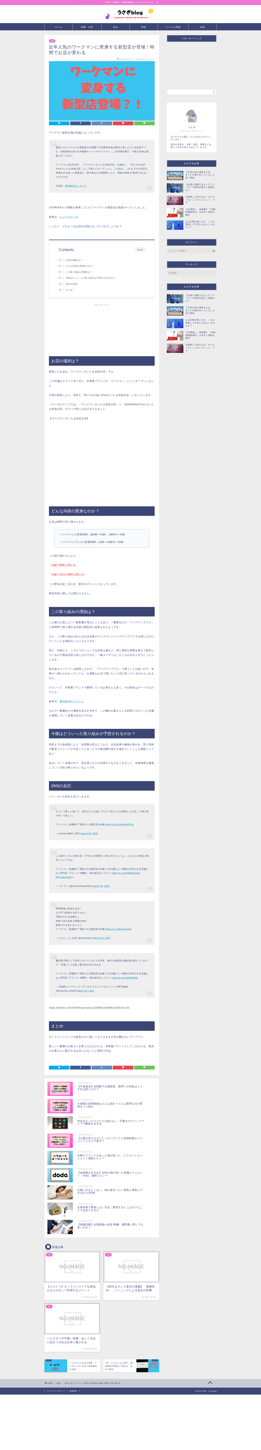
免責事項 (73, 1391)
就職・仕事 (87, 27)
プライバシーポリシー (56, 1391)
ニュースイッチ (69, 217)
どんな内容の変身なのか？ (80, 266)
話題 (202, 27)
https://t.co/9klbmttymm (119, 929)
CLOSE (140, 250)
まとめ (69, 290)
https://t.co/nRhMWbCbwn (126, 873)
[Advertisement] (102, 329)
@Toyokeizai (63, 877)
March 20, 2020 (89, 833)
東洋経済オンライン (76, 186)
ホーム (58, 27)
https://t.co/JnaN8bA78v (125, 977)
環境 (143, 27)
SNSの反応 (72, 284)
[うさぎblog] (130, 20)
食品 (115, 27)
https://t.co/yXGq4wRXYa (120, 824)
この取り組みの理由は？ (79, 272)
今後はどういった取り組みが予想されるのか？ (91, 278)
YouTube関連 (173, 27)
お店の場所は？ (74, 260)
